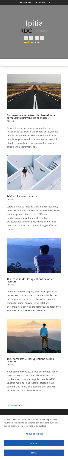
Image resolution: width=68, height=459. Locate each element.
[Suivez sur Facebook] (26, 38)
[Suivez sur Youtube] (42, 38)
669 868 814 (25, 2)
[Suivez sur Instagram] (37, 38)
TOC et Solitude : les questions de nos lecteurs (29, 280)
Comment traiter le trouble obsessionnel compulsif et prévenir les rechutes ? (31, 117)
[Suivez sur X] (31, 38)
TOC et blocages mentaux (22, 196)
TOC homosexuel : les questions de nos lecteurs (30, 360)
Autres (10, 120)
